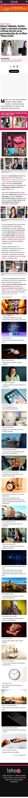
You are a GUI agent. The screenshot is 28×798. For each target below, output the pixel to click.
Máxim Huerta (21, 194)
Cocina (5, 778)
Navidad (20, 780)
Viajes (15, 780)
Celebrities (12, 4)
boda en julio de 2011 (11, 294)
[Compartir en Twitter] (10, 66)
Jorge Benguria (18, 288)
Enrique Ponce (10, 189)
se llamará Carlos (9, 290)
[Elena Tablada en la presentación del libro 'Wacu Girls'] (6, 127)
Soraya (15, 258)
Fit (14, 775)
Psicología (22, 778)
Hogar (10, 778)
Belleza (9, 775)
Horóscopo (14, 782)
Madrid (21, 176)
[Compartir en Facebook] (14, 66)
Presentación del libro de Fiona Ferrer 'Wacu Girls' (14, 114)
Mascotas (8, 780)
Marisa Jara (17, 256)
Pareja (18, 775)
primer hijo (14, 286)
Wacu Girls (8, 178)
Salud (15, 778)
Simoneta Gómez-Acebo (15, 239)
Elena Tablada (14, 226)
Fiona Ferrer (5, 176)
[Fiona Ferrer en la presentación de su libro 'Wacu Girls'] (19, 127)
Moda (4, 775)
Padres (23, 775)
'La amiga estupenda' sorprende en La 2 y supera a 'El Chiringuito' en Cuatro (15, 9)
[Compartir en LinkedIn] (17, 66)
